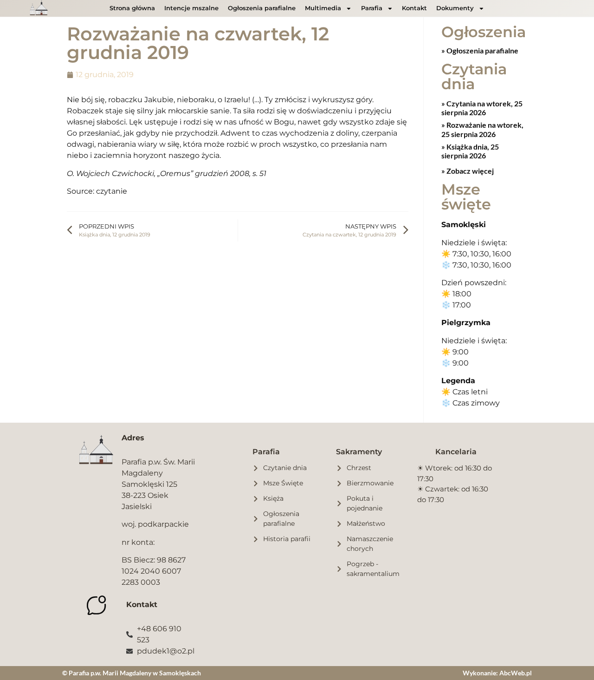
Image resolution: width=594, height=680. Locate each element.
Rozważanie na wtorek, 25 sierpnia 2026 (482, 129)
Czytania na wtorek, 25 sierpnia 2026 (482, 108)
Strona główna (132, 8)
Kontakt (414, 8)
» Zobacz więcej (467, 170)
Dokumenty (455, 8)
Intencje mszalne (191, 8)
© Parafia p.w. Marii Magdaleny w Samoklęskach (131, 673)
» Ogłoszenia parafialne (479, 50)
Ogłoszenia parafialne (262, 8)
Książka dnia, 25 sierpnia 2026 (470, 151)
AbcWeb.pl (515, 673)
